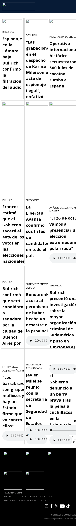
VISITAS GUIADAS (27, 500)
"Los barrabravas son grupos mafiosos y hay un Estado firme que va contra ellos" (15, 401)
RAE (50, 496)
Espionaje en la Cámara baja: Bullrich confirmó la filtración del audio (12, 63)
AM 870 (7, 496)
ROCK (42, 496)
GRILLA (42, 500)
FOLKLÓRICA (20, 496)
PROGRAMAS (10, 500)
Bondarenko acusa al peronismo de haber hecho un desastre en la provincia (38, 312)
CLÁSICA (33, 496)
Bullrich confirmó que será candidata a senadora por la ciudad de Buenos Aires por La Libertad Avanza (12, 325)
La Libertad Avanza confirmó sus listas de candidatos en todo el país (37, 231)
